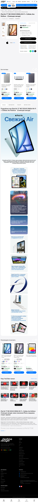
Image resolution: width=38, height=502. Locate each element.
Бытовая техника (21, 461)
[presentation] (8, 30)
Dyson (20, 444)
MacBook (19, 1)
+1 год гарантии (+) (25, 35)
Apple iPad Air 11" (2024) (17, 10)
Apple (6, 10)
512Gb (9, 363)
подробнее (3, 430)
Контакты (2, 482)
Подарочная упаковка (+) (26, 33)
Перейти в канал (34, 378)
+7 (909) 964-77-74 (23, 471)
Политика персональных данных (5, 447)
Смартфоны (21, 447)
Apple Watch (24, 1)
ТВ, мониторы (21, 463)
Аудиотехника (21, 455)
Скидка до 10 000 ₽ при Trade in (26, 32)
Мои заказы (2, 489)
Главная (2, 10)
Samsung (20, 442)
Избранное (12, 18)
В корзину (6, 98)
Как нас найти (3, 481)
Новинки (2, 474)
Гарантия (2, 476)
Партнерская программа (5, 490)
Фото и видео (21, 456)
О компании (3, 479)
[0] (34, 1)
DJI (19, 445)
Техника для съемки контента (23, 458)
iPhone (14, 1)
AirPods (28, 1)
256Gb (6, 363)
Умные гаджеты (21, 450)
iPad (16, 1)
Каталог (2, 471)
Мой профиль (3, 487)
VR (19, 466)
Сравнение (18, 18)
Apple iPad (9, 10)
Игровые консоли (22, 453)
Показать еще (18, 404)
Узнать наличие (28, 38)
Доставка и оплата (4, 473)
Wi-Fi (3, 359)
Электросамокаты (22, 464)
